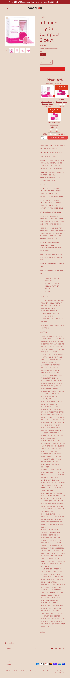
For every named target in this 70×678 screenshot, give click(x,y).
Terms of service (51, 670)
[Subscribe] (35, 648)
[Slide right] (33, 51)
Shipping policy (61, 670)
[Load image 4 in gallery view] (28, 50)
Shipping (42, 48)
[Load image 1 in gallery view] (11, 50)
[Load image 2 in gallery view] (17, 50)
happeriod (13, 670)
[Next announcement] (66, 2)
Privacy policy (41, 670)
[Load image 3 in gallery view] (22, 50)
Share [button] (43, 632)
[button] (4, 8)
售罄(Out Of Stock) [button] (57, 136)
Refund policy (32, 670)
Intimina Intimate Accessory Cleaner (54, 125)
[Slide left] (7, 51)
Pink (42, 55)
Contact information (60, 672)
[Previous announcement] (4, 2)
